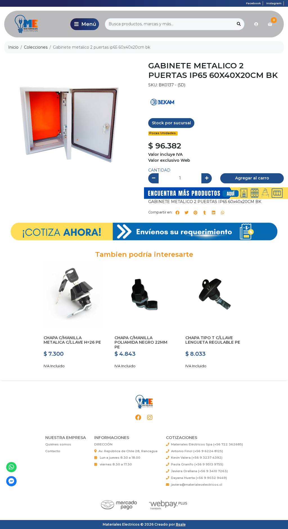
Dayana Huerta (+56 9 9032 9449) (199, 478)
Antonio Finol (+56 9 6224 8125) (197, 451)
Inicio (13, 47)
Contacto (52, 451)
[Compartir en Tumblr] (204, 213)
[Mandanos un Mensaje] (11, 481)
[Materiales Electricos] (36, 24)
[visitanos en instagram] (150, 417)
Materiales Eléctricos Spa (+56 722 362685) (207, 444)
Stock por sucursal (171, 122)
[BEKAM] (162, 101)
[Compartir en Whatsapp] (222, 213)
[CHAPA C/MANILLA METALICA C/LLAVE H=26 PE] (73, 294)
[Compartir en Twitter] (186, 213)
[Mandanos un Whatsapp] (11, 467)
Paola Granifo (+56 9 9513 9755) (197, 464)
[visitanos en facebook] (138, 417)
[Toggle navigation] (84, 24)
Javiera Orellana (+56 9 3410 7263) (199, 471)
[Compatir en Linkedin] (213, 213)
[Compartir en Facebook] (177, 213)
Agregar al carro (252, 178)
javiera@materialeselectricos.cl (196, 485)
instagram (274, 3)
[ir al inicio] (144, 401)
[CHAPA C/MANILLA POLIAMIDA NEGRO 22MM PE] (144, 294)
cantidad (159, 170)
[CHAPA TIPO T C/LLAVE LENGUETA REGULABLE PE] (214, 294)
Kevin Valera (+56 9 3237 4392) (196, 458)
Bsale (181, 524)
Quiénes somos (58, 444)
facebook (253, 3)
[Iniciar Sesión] (256, 24)
